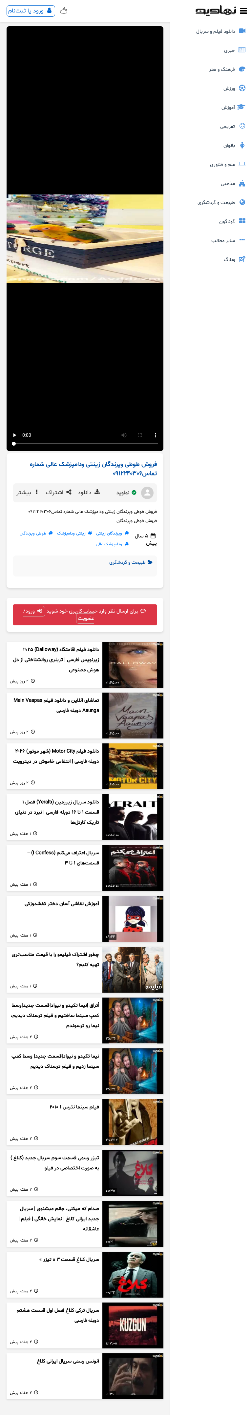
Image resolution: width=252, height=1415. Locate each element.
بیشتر (24, 493)
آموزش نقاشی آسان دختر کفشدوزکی (62, 903)
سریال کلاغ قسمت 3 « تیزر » (69, 1259)
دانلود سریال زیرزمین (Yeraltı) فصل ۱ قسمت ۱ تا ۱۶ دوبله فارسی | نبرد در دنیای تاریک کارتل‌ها (57, 812)
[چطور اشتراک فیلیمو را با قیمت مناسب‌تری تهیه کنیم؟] (132, 970)
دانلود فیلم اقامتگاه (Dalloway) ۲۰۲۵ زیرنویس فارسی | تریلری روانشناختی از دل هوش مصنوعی (56, 659)
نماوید (123, 492)
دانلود (85, 493)
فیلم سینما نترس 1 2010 (74, 1107)
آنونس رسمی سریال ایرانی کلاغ (68, 1361)
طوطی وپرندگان (33, 533)
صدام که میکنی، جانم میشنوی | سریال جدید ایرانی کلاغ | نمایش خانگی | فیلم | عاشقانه (58, 1218)
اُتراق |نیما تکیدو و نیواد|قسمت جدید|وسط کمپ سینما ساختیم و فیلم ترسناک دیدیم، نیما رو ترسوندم (55, 1015)
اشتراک (55, 493)
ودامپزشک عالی (109, 544)
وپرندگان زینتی (109, 533)
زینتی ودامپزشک (71, 533)
